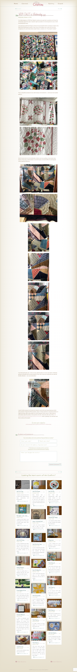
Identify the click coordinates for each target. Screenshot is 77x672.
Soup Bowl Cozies (20, 647)
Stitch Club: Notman (36, 491)
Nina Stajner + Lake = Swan (22, 516)
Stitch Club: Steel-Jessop (36, 544)
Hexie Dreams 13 (51, 610)
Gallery (51, 4)
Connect (25, 4)
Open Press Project (20, 491)
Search (60, 4)
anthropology (29, 424)
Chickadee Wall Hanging (52, 517)
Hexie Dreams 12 (35, 643)
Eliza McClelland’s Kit (36, 570)
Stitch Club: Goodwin (36, 595)
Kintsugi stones (51, 540)
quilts (37, 424)
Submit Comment (54, 464)
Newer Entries (57, 662)
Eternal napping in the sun (21, 590)
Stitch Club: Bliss (51, 491)
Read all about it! (22, 501)
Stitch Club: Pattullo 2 (52, 633)
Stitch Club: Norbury (20, 540)
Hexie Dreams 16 (51, 563)
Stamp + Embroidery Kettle (37, 521)
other (34, 424)
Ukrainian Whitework (21, 615)
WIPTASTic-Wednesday (45, 424)
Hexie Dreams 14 (35, 620)
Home (16, 4)
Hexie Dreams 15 (51, 587)
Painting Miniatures (20, 567)
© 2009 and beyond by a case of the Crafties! (38, 669)
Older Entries (21, 662)
